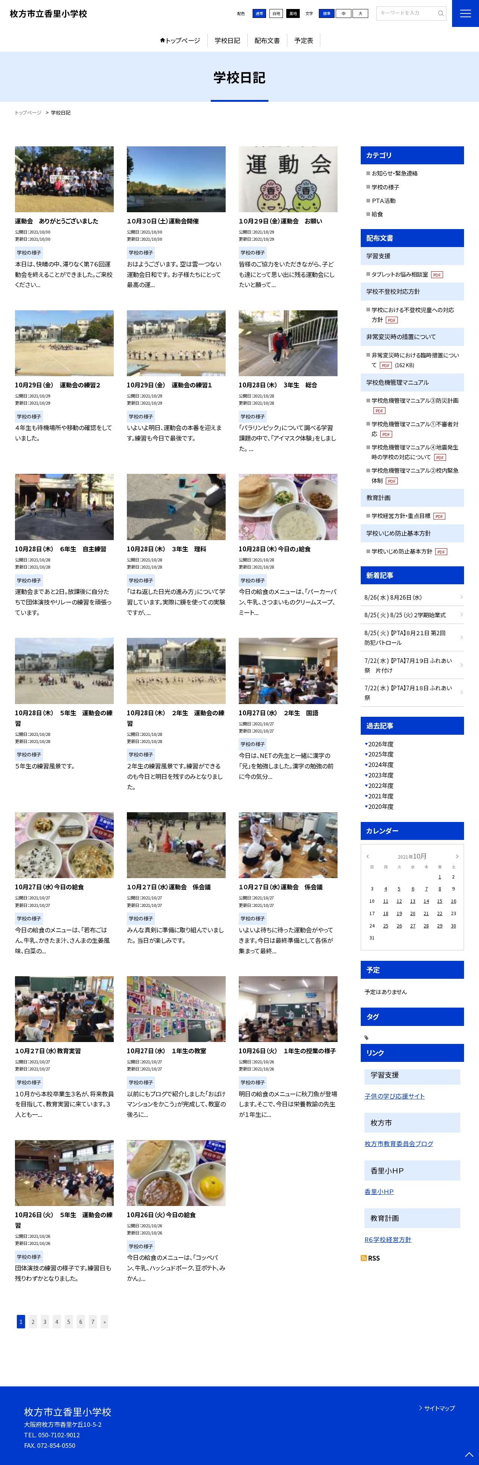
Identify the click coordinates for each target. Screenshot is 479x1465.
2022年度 (381, 785)
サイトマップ (439, 1408)
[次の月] (457, 855)
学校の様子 (385, 187)
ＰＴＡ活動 (384, 200)
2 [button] (32, 1321)
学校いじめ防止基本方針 (408, 551)
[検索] (439, 13)
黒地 (293, 13)
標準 (326, 13)
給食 (377, 214)
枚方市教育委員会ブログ (398, 1143)
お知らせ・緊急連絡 (395, 173)
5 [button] (68, 1321)
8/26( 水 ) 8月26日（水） (393, 597)
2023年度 (381, 774)
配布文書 (267, 40)
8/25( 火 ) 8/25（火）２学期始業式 (405, 614)
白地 (276, 13)
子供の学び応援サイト (394, 1095)
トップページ (183, 40)
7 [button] (92, 1321)
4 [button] (56, 1321)
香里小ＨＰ (379, 1191)
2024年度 (381, 764)
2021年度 (381, 795)
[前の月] (367, 855)
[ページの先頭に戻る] (469, 1455)
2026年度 (381, 743)
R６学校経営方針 (388, 1239)
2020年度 (381, 806)
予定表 (303, 40)
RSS (374, 1258)
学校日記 (227, 40)
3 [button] (44, 1321)
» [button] (104, 1321)
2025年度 (381, 753)
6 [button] (80, 1321)
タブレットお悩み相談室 (406, 274)
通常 (259, 13)
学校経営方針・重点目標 (407, 515)
